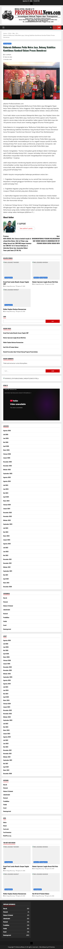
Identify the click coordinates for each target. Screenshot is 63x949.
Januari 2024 (6, 509)
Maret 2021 (6, 583)
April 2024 (6, 497)
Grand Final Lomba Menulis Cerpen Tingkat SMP (16, 283)
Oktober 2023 (7, 520)
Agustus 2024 (7, 481)
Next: (46, 239)
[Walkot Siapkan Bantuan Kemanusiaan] (17, 298)
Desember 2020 (7, 587)
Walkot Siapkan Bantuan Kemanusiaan (14, 309)
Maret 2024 (6, 501)
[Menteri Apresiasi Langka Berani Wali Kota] (46, 270)
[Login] (31, 3)
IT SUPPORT (8, 54)
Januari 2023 (6, 540)
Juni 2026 (6, 438)
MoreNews (42, 947)
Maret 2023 (6, 536)
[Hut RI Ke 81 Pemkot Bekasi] (46, 882)
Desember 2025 (7, 462)
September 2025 (7, 473)
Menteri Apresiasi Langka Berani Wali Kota (45, 282)
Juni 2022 (5, 551)
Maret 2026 (6, 450)
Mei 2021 (5, 575)
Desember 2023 (7, 512)
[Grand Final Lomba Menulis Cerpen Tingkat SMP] (17, 270)
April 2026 (6, 446)
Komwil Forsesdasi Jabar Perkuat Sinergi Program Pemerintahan (20, 352)
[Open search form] (50, 27)
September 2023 (7, 524)
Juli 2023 (5, 528)
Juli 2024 (5, 485)
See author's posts (26, 228)
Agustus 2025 (7, 477)
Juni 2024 (5, 489)
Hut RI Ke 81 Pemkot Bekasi (10, 347)
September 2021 (7, 571)
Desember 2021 (7, 559)
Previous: (17, 243)
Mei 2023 (5, 532)
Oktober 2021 (6, 567)
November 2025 (7, 466)
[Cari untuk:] (24, 370)
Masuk (5, 826)
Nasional (36, 277)
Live (59, 27)
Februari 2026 (7, 454)
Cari (4, 317)
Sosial (4, 625)
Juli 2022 (5, 548)
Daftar (5, 822)
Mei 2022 (5, 555)
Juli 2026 (5, 434)
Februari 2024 (7, 505)
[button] (3, 27)
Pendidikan (6, 617)
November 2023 (7, 516)
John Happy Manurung (10, 286)
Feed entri (6, 829)
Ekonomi (5, 602)
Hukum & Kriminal (8, 606)
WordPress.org (7, 836)
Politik (5, 621)
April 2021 (6, 579)
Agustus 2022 (7, 544)
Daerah (5, 598)
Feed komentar (7, 832)
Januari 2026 (6, 458)
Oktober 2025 (7, 470)
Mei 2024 (5, 493)
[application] (31, 404)
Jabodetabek (6, 610)
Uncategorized (7, 43)
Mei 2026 (5, 442)
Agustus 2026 (7, 431)
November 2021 (7, 563)
